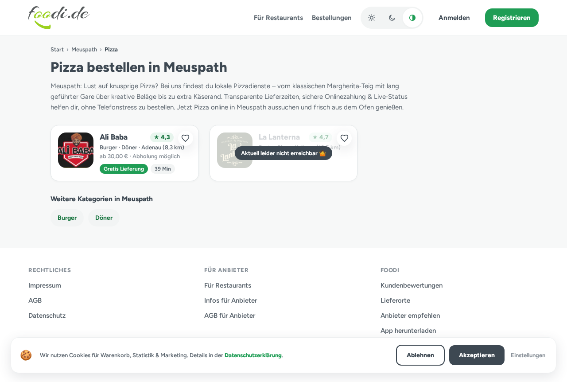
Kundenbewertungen (412, 285)
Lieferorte (395, 300)
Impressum (44, 285)
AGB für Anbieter (229, 316)
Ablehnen (420, 355)
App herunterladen (408, 331)
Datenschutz (47, 316)
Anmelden (454, 18)
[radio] (371, 17)
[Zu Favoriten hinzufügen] (185, 138)
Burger (67, 218)
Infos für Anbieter (230, 300)
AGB (35, 300)
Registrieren (512, 18)
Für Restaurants (278, 18)
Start (57, 49)
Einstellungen (528, 355)
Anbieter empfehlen (410, 316)
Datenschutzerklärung (253, 355)
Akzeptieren (477, 355)
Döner (104, 218)
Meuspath (84, 49)
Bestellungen (332, 18)
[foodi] (58, 17)
